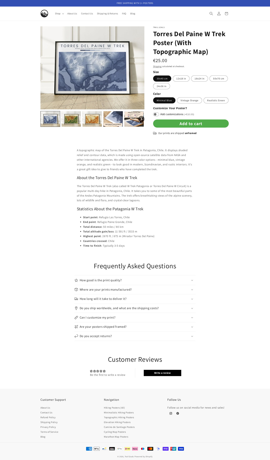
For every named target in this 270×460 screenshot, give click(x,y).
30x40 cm (162, 78)
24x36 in (162, 86)
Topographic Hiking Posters (119, 417)
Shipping (157, 66)
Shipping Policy (49, 422)
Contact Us (46, 412)
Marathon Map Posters (116, 436)
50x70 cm (218, 78)
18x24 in (199, 78)
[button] (59, 13)
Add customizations (177, 114)
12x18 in (181, 78)
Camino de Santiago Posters (119, 426)
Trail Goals (129, 456)
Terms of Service (49, 431)
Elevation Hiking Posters (117, 422)
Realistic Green (216, 100)
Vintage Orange (189, 100)
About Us (45, 407)
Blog (42, 436)
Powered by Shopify (144, 456)
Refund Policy (48, 417)
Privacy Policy (48, 426)
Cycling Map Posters (115, 431)
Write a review (162, 373)
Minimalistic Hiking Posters (119, 412)
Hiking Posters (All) (114, 407)
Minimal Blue (164, 100)
